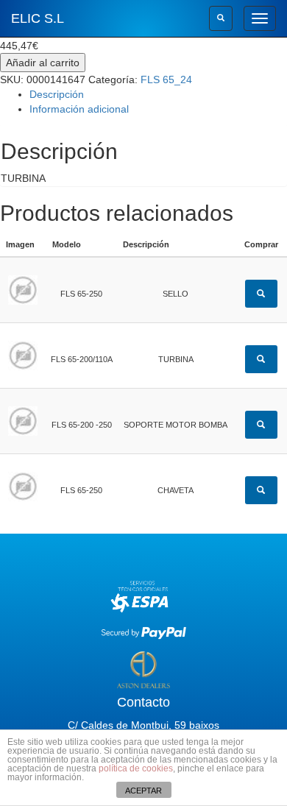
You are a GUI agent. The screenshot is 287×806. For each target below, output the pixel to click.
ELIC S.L (37, 18)
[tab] (158, 94)
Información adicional (79, 109)
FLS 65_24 (166, 79)
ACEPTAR (143, 790)
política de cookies (136, 768)
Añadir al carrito (42, 62)
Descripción (56, 94)
